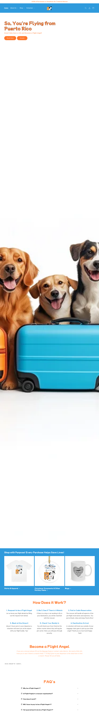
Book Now (10, 38)
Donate (22, 38)
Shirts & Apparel (11, 588)
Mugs (67, 588)
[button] (14, 8)
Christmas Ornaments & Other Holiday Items (47, 589)
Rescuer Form (47, 651)
